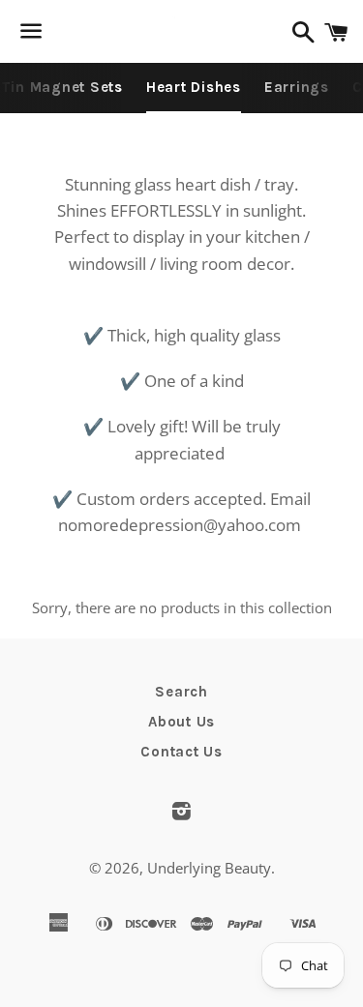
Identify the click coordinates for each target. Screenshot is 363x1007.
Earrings (296, 87)
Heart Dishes (193, 87)
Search (181, 691)
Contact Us (181, 751)
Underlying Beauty (209, 867)
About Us (181, 721)
